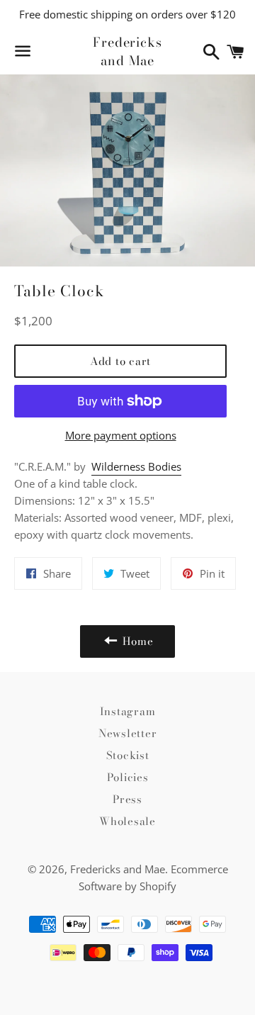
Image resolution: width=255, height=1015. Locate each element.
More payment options (120, 435)
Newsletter (127, 733)
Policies (128, 777)
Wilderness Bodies (136, 466)
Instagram (128, 711)
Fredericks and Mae (127, 51)
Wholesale (127, 821)
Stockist (127, 755)
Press (127, 799)
